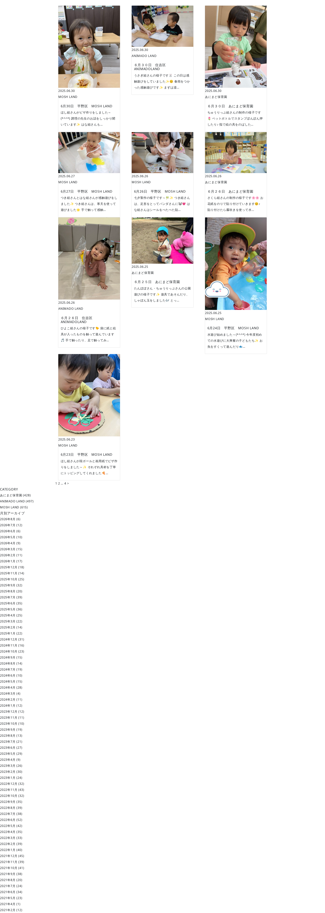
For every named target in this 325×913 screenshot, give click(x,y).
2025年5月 (8, 609)
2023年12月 (8, 711)
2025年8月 (8, 591)
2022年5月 (8, 826)
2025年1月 (8, 633)
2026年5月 (8, 537)
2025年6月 (8, 603)
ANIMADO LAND (144, 56)
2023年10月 (8, 723)
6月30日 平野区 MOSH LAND (86, 106)
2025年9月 (8, 585)
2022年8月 (8, 808)
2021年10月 (8, 868)
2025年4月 (8, 615)
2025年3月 (8, 621)
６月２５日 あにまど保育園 (157, 281)
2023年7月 (8, 742)
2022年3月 (8, 838)
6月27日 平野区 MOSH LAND (86, 191)
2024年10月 (8, 651)
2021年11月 (8, 862)
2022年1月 (8, 850)
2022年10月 (8, 796)
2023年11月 (8, 717)
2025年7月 (8, 597)
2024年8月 (8, 663)
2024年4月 (8, 687)
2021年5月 (8, 898)
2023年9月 (8, 730)
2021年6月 (8, 892)
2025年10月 (8, 579)
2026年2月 (8, 555)
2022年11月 (8, 790)
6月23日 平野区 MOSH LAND (86, 454)
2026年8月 (8, 519)
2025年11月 (8, 573)
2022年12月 (8, 784)
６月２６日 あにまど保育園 (230, 191)
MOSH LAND (67, 97)
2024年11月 (8, 645)
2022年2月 (8, 844)
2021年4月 (8, 904)
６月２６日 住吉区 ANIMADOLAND (78, 320)
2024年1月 (8, 705)
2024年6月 (8, 675)
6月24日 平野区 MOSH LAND (233, 328)
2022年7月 (8, 814)
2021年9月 (8, 874)
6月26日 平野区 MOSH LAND (160, 191)
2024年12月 (8, 639)
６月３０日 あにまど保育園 (230, 106)
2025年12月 (8, 567)
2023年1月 (8, 778)
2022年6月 (8, 820)
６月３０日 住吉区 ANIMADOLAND (151, 67)
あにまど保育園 (216, 97)
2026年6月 (8, 531)
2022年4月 (8, 832)
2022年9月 (8, 802)
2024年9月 (8, 657)
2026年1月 (8, 561)
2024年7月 (8, 669)
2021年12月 (8, 856)
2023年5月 (8, 754)
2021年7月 (8, 886)
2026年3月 (8, 549)
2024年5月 (8, 681)
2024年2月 (8, 699)
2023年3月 (8, 766)
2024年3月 (8, 693)
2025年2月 (8, 627)
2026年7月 (8, 525)
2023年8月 (8, 736)
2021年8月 (8, 880)
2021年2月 (8, 910)
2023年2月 (8, 772)
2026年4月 (8, 543)
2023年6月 (8, 748)
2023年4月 (8, 760)
